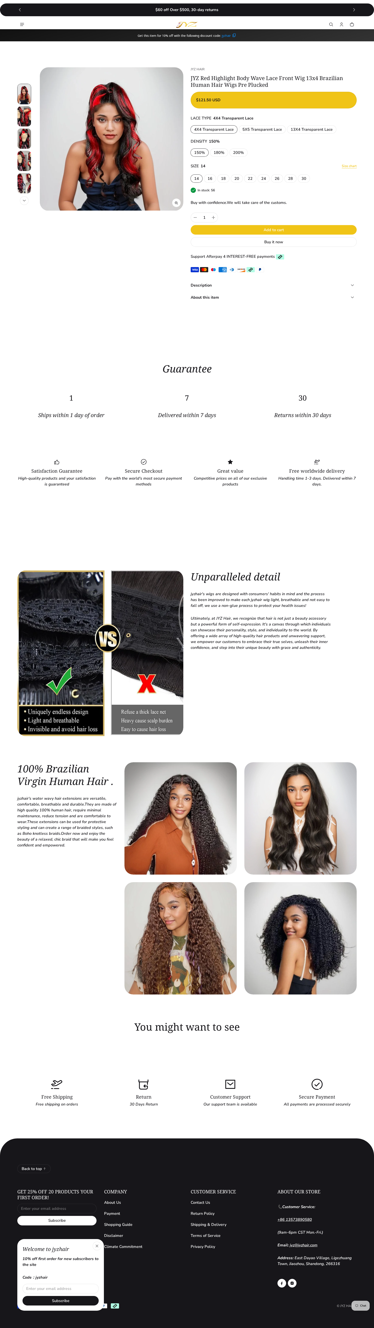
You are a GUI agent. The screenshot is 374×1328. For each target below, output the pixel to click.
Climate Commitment (123, 1246)
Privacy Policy (203, 1246)
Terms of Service (206, 1235)
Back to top (32, 1168)
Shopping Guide (118, 1224)
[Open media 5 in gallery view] (24, 183)
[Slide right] (354, 10)
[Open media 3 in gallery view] (24, 138)
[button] (331, 24)
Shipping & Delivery (208, 1224)
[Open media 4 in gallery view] (24, 161)
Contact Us (200, 1202)
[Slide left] (19, 10)
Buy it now (273, 242)
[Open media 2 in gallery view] (24, 116)
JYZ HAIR (347, 1306)
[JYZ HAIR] (187, 24)
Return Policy (202, 1213)
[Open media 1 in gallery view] (24, 94)
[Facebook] (281, 1283)
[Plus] (213, 217)
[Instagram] (292, 1283)
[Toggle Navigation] (22, 24)
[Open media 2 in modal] (111, 139)
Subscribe (57, 1220)
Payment (112, 1213)
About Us (112, 1202)
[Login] (341, 24)
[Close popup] (97, 1246)
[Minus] (195, 217)
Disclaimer (113, 1235)
